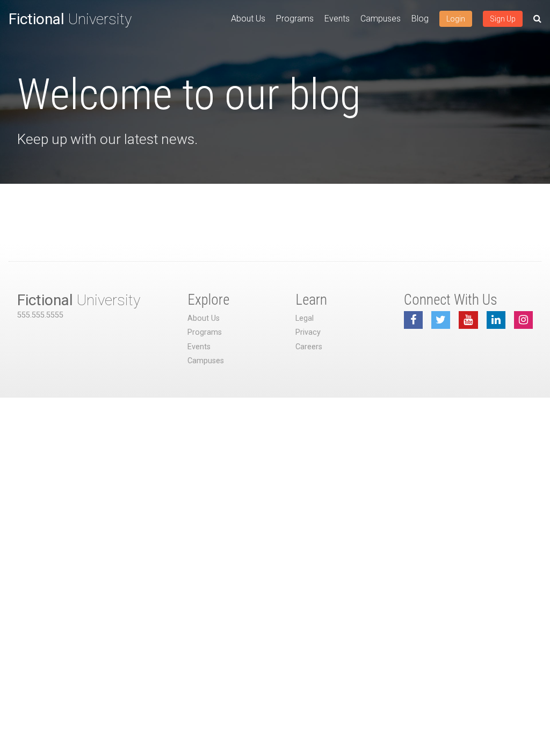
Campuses (380, 18)
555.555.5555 (40, 315)
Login (455, 19)
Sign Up (503, 19)
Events (337, 18)
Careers (308, 346)
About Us (248, 18)
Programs (295, 18)
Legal (304, 318)
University (70, 19)
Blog (420, 18)
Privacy (308, 332)
